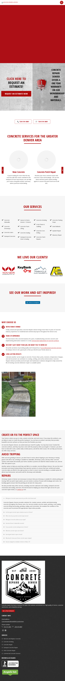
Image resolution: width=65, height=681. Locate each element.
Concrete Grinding (8, 641)
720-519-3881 (7, 627)
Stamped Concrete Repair (11, 647)
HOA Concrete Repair (9, 650)
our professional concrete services (51, 348)
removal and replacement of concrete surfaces (45, 341)
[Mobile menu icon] (61, 2)
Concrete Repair (8, 644)
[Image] (18, 159)
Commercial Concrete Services (12, 653)
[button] (3, 170)
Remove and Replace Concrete (12, 639)
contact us (20, 489)
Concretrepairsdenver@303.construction (13, 621)
